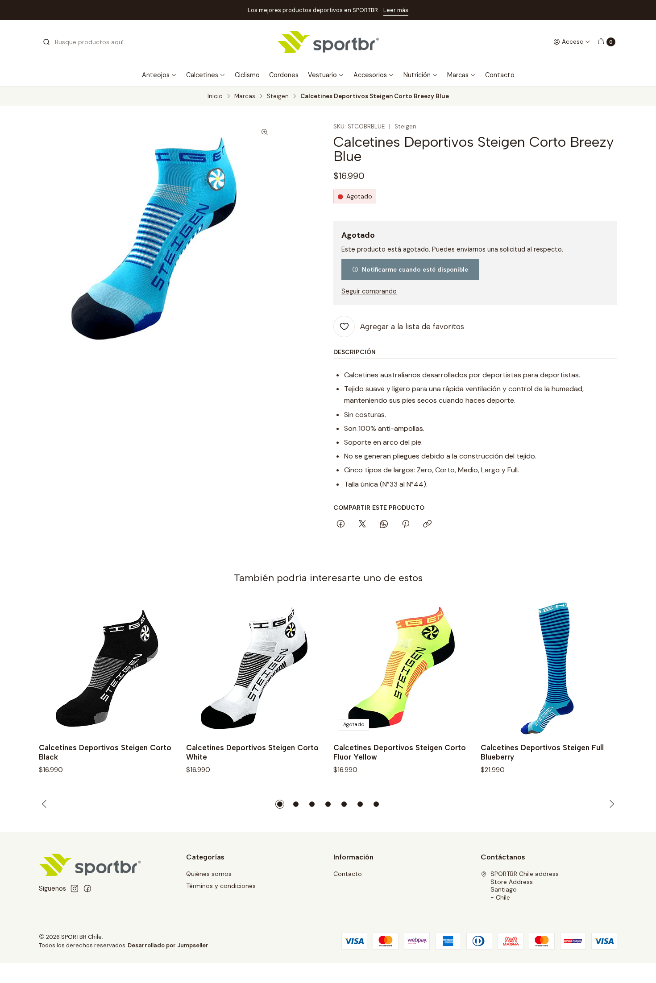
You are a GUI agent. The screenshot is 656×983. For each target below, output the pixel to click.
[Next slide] (610, 804)
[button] (279, 804)
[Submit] (46, 42)
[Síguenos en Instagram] (74, 888)
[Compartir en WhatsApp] (384, 524)
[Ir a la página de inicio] (328, 42)
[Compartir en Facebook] (340, 524)
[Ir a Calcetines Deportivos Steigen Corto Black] (107, 667)
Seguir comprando (369, 291)
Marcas (458, 75)
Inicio (215, 96)
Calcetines (202, 75)
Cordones (284, 75)
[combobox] (88, 42)
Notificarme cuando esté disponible (415, 269)
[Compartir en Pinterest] (405, 524)
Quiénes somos (209, 874)
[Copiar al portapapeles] (427, 524)
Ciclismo (247, 75)
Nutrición (417, 75)
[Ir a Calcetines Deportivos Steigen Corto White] (254, 667)
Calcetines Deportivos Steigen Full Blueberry (542, 752)
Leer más (62, 10)
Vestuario (322, 75)
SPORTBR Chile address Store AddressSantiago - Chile (524, 885)
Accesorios (370, 75)
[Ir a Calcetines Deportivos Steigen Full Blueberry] (549, 667)
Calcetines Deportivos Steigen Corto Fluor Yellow (399, 752)
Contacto (500, 75)
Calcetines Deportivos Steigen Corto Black (105, 752)
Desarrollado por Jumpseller (168, 945)
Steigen (278, 96)
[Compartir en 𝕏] (362, 524)
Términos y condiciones (221, 886)
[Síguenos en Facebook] (87, 888)
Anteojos (156, 75)
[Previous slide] (45, 804)
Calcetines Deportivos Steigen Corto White (252, 752)
